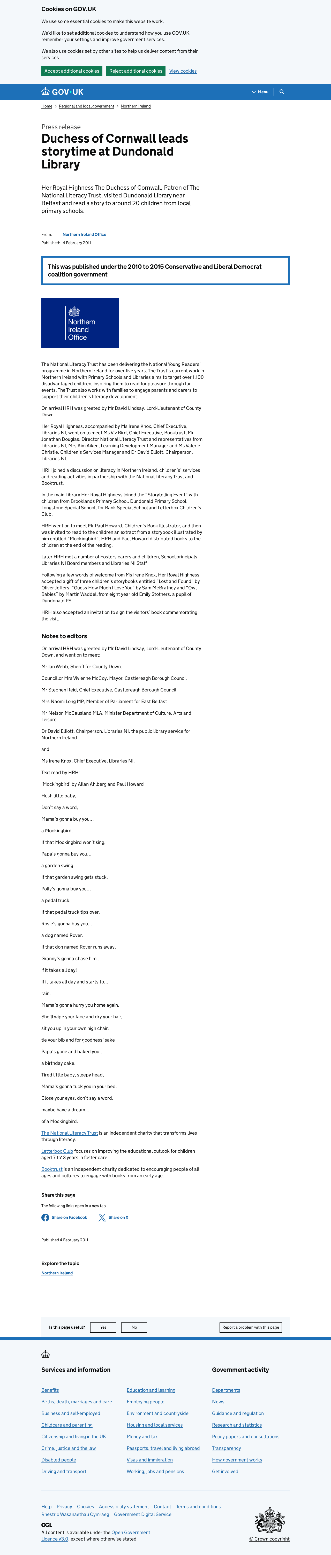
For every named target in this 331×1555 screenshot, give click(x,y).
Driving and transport (63, 1471)
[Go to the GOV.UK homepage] (62, 92)
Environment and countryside (158, 1413)
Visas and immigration (150, 1460)
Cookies (85, 1507)
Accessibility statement (124, 1507)
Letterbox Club (57, 1151)
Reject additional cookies (135, 71)
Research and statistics (237, 1425)
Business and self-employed (70, 1413)
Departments (226, 1390)
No (139, 1327)
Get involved (225, 1471)
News (218, 1402)
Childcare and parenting (67, 1425)
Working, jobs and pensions (155, 1471)
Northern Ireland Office (84, 234)
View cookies (183, 70)
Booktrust (52, 1169)
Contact (162, 1507)
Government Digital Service (142, 1514)
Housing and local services (155, 1425)
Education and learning (151, 1390)
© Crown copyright (269, 1539)
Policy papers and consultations (246, 1436)
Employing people (145, 1402)
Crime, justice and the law (68, 1448)
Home (46, 106)
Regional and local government (86, 106)
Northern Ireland (136, 106)
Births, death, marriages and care (76, 1402)
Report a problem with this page (250, 1327)
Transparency (226, 1448)
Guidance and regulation (238, 1413)
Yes (108, 1327)
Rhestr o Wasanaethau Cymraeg (75, 1514)
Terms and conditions (198, 1507)
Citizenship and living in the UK (73, 1436)
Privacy (64, 1507)
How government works (237, 1460)
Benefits (50, 1390)
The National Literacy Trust (69, 1133)
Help (46, 1507)
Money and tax (142, 1436)
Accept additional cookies (71, 71)
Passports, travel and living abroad (163, 1448)
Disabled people (58, 1460)
